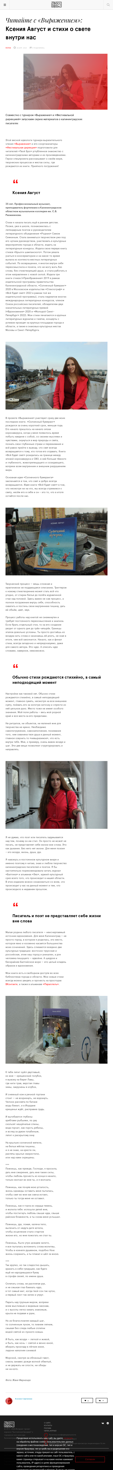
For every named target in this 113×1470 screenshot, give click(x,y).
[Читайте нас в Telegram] (108, 1423)
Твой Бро (56, 5)
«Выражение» (22, 144)
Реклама (47, 1428)
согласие (68, 1438)
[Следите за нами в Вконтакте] (103, 1423)
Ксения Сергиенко (23, 1399)
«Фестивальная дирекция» (21, 147)
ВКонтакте (12, 984)
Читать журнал (50, 1431)
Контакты (48, 1425)
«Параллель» (51, 984)
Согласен (90, 1459)
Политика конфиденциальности (62, 1435)
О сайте (47, 1423)
